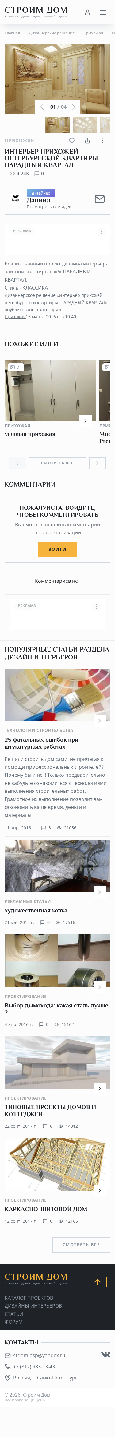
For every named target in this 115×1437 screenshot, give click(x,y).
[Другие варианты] (102, 140)
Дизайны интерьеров (33, 1305)
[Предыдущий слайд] (17, 463)
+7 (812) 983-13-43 (34, 1366)
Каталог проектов (29, 1298)
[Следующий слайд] (97, 463)
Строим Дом (37, 12)
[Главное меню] (102, 12)
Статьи (14, 1314)
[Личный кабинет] (87, 12)
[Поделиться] (87, 140)
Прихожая (19, 140)
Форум (14, 1322)
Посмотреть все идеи (49, 207)
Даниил (38, 200)
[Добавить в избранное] (72, 140)
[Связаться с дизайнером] (99, 199)
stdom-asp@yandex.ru (39, 1355)
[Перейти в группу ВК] (105, 1354)
